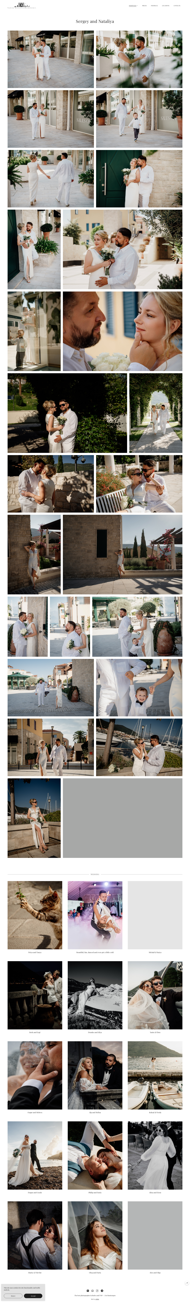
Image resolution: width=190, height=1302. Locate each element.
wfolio (97, 1299)
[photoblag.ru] (22, 6)
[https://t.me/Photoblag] (102, 1290)
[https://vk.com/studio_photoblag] (88, 1290)
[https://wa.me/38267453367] (92, 1290)
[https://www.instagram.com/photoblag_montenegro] (97, 1290)
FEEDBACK (154, 5)
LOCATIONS (165, 5)
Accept (33, 1296)
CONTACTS (177, 5)
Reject (13, 1296)
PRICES (144, 5)
